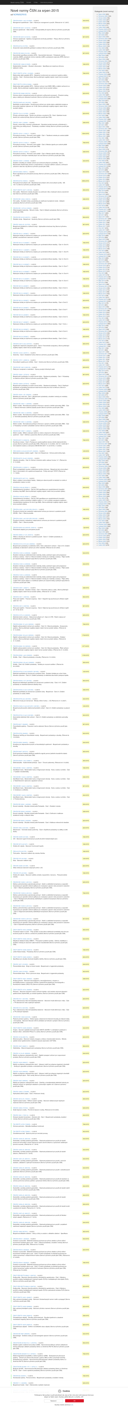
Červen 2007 (102, 446)
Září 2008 (101, 417)
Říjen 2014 (101, 280)
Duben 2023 (102, 89)
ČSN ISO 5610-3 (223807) (21, 293)
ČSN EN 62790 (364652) (20, 733)
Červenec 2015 (103, 264)
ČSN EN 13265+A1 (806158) (21, 1222)
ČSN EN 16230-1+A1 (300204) (22, 394)
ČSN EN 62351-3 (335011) (21, 467)
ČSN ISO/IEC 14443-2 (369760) (22, 777)
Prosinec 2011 (102, 344)
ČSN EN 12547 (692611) (20, 1046)
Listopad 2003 (102, 526)
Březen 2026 (102, 23)
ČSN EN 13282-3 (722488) (21, 1092)
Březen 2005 (102, 496)
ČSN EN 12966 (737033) (20, 1108)
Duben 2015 (102, 269)
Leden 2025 (102, 50)
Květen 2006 (102, 470)
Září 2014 (101, 282)
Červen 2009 (102, 400)
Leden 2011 (102, 365)
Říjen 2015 (101, 258)
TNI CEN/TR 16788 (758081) (21, 1131)
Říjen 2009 (101, 393)
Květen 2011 (102, 357)
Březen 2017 (102, 226)
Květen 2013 (102, 312)
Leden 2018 (102, 207)
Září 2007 (101, 440)
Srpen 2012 (101, 329)
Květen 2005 (102, 492)
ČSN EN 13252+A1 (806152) (21, 1168)
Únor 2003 (101, 543)
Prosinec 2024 (102, 52)
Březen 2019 (102, 181)
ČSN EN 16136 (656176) (20, 1037)
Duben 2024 (102, 67)
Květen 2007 (102, 447)
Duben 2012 (102, 337)
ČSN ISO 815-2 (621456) (20, 1008)
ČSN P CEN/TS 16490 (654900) (22, 1028)
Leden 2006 (102, 477)
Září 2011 (101, 350)
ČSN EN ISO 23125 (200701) (21, 217)
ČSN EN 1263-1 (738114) (20, 1115)
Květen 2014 (102, 290)
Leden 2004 (102, 522)
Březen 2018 (102, 204)
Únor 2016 (101, 250)
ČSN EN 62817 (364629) (20, 724)
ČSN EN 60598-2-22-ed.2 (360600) (23, 662)
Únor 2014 (101, 295)
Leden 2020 (102, 162)
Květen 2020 (102, 155)
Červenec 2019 (103, 174)
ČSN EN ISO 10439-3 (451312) (22, 906)
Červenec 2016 (103, 241)
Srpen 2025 (101, 37)
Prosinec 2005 (102, 479)
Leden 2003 (102, 545)
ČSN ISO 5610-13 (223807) (21, 264)
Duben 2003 (102, 539)
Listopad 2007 (102, 436)
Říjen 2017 (101, 213)
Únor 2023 (101, 93)
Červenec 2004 (103, 511)
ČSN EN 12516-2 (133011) (21, 142)
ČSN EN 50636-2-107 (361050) (22, 681)
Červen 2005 (102, 491)
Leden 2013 (102, 320)
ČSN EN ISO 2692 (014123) (21, 53)
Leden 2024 (102, 72)
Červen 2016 (102, 243)
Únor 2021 (101, 138)
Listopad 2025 (102, 31)
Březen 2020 (102, 159)
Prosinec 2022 (102, 97)
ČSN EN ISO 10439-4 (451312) (22, 919)
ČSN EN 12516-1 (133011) (21, 133)
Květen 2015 (102, 267)
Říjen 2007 (101, 438)
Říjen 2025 (101, 33)
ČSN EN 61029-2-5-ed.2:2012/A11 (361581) (26, 706)
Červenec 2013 (103, 309)
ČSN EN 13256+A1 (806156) (21, 1204)
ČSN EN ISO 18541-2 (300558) (22, 413)
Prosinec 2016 (102, 232)
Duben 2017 (102, 224)
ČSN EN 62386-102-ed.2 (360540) (23, 635)
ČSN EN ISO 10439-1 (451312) (22, 882)
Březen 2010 (102, 384)
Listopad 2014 (102, 279)
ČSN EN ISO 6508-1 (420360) (22, 804)
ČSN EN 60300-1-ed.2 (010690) (22, 20)
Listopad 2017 (102, 211)
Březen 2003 (102, 541)
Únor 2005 (101, 498)
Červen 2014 (102, 288)
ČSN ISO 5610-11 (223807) (21, 250)
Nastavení (54, 1401)
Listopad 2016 (102, 234)
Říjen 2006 (101, 461)
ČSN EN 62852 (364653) (20, 742)
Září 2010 (101, 372)
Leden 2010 (102, 387)
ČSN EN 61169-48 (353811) (21, 487)
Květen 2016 (102, 245)
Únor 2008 (101, 431)
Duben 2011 (102, 359)
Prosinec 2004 (102, 502)
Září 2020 (101, 147)
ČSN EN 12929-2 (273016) (21, 384)
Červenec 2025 (103, 38)
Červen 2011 (102, 355)
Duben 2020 (102, 157)
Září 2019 (101, 170)
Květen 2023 (102, 87)
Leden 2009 (102, 410)
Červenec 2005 (103, 489)
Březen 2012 (102, 339)
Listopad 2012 (102, 324)
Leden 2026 (102, 27)
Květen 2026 (102, 20)
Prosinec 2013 (102, 299)
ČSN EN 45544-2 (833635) (21, 1250)
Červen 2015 (102, 265)
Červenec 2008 (103, 421)
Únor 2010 (101, 385)
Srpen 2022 (101, 104)
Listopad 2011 (102, 346)
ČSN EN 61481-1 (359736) (21, 597)
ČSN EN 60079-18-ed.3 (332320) (23, 458)
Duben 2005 (102, 494)
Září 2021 (101, 125)
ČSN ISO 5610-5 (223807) (21, 308)
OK (74, 1401)
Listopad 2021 (102, 121)
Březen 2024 (102, 68)
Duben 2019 (102, 179)
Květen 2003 (102, 537)
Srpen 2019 (101, 172)
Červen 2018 (102, 198)
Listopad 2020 (102, 144)
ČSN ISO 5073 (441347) (20, 844)
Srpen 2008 (101, 419)
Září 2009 (101, 395)
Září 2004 (101, 507)
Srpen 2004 (101, 509)
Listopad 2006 (102, 459)
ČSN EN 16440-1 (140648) (21, 161)
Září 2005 (101, 485)
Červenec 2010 (103, 376)
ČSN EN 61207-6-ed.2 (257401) (22, 344)
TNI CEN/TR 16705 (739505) (21, 1124)
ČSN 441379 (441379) (19, 851)
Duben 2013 (102, 314)
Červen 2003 (102, 536)
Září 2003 (101, 530)
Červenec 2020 (103, 151)
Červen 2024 (102, 63)
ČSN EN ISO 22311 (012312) (21, 28)
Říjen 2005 (101, 483)
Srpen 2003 (101, 532)
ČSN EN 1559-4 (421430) (20, 828)
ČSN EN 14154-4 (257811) (21, 353)
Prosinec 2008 (102, 412)
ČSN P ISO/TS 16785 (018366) (22, 84)
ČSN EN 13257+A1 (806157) (21, 1213)
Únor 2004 (101, 521)
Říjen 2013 (101, 303)
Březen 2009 (102, 406)
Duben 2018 (102, 202)
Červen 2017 (102, 220)
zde (72, 1405)
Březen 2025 (102, 46)
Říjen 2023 (101, 78)
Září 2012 (101, 327)
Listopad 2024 (102, 53)
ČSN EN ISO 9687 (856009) (21, 1334)
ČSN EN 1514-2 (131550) (20, 113)
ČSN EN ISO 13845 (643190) (21, 1017)
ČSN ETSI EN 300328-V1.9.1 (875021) (24, 1354)
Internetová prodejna (46, 2)
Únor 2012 (101, 340)
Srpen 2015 (101, 262)
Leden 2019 (102, 185)
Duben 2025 (102, 44)
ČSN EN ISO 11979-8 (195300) (22, 208)
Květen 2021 (102, 132)
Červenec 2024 (103, 61)
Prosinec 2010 (102, 367)
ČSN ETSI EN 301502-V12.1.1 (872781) (25, 1343)
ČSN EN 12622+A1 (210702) (21, 224)
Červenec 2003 (103, 534)
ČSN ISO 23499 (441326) (20, 837)
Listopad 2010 (102, 369)
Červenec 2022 (103, 106)
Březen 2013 (102, 316)
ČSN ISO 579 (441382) (20, 858)
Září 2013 (101, 305)
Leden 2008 (102, 432)
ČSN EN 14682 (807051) (20, 1231)
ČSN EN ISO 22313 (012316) (21, 37)
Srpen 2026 (101, 14)
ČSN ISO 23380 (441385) (20, 866)
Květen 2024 (102, 65)
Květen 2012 (102, 335)
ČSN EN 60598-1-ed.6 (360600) (22, 655)
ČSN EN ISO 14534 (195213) (21, 199)
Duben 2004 (102, 517)
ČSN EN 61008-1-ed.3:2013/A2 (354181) (25, 509)
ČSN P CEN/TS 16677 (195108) (22, 190)
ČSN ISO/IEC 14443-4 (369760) (22, 795)
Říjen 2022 (101, 100)
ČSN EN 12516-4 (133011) (21, 152)
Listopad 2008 (102, 414)
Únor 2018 (101, 205)
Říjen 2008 (101, 416)
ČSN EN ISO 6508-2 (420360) (22, 811)
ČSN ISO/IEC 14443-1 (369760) (22, 768)
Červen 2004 (102, 513)
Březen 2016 (102, 249)
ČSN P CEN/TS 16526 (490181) (22, 939)
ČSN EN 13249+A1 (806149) (21, 1139)
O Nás (36, 2)
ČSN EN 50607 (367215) (20, 751)
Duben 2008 (102, 427)
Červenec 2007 (103, 444)
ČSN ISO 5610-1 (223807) (21, 233)
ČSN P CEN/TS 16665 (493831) (22, 957)
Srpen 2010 (101, 374)
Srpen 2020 (101, 149)
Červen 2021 (102, 130)
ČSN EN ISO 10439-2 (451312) (22, 893)
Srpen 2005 (101, 487)
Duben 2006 (102, 472)
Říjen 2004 (101, 506)
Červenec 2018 (103, 196)
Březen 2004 (102, 519)
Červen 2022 (102, 108)
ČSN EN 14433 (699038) (20, 1071)
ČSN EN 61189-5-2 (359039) (21, 553)
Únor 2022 (101, 115)
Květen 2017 (102, 222)
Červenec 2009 (103, 399)
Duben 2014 (102, 292)
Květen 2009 (102, 402)
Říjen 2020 (101, 145)
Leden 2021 (102, 140)
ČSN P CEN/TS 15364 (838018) (22, 1315)
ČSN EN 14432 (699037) (20, 1062)
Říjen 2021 (101, 123)
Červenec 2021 (103, 129)
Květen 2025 (102, 42)
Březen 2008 (102, 429)
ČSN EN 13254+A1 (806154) (21, 1186)
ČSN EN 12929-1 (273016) (21, 374)
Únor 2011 (101, 363)
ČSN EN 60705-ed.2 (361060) (22, 699)
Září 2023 (101, 80)
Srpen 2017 (101, 217)
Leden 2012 (102, 342)
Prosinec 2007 (102, 434)
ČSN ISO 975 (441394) (20, 873)
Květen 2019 (102, 177)
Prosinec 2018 (102, 187)
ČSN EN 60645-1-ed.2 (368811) (22, 761)
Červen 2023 (102, 85)
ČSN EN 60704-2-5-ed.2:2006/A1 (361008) (26, 671)
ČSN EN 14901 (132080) (20, 122)
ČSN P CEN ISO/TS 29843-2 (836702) (24, 1286)
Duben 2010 (102, 382)
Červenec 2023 (103, 84)
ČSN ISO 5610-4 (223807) (21, 300)
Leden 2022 (102, 117)
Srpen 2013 (101, 307)
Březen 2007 (102, 451)
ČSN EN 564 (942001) (19, 1376)
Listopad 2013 (102, 301)
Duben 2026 (102, 22)
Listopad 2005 (102, 481)
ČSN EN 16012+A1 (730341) (21, 1099)
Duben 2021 (102, 134)
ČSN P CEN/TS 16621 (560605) (22, 979)
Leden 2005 (102, 500)
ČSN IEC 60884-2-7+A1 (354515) (23, 535)
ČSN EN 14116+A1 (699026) (21, 1053)
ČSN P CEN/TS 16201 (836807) (22, 1297)
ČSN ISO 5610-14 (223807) (21, 271)
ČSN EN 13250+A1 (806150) (21, 1150)
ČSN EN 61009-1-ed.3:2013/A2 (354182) (25, 518)
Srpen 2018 (101, 194)
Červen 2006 (102, 468)
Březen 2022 (102, 114)
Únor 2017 (101, 228)
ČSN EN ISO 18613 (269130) (21, 367)
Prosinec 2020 (102, 142)
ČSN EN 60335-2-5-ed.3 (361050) (23, 690)
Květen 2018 (102, 200)
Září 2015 (101, 260)
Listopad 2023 (102, 76)
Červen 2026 (102, 18)
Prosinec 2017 (102, 209)
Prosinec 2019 (102, 164)
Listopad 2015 (102, 256)
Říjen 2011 (101, 348)
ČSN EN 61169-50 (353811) (21, 496)
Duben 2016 (102, 247)
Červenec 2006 (103, 466)
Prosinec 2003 (102, 524)
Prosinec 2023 (102, 74)
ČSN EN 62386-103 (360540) (22, 646)
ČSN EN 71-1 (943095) (20, 1383)
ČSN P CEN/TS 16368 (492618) (22, 950)
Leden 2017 (102, 230)
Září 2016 (101, 237)
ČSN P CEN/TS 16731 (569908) (22, 990)
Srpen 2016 (101, 239)
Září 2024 (101, 57)
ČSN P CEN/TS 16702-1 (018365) (23, 73)
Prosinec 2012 (102, 322)
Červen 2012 (102, 333)
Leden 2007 (102, 455)
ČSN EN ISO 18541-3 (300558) (22, 422)
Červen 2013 (102, 310)
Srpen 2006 (101, 464)
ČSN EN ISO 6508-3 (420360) (22, 820)
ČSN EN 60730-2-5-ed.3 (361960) (23, 715)
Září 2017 (101, 215)
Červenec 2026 (103, 16)
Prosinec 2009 (102, 389)
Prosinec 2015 (102, 254)
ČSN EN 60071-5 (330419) (21, 440)
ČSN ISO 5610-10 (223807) (21, 243)
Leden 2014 (102, 297)
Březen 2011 (102, 361)
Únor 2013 (101, 318)
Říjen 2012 (101, 325)
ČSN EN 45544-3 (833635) (21, 1262)
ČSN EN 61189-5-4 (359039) (21, 575)
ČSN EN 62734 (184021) (20, 181)
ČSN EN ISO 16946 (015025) (21, 64)
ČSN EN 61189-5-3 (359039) (21, 564)
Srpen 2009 (101, 397)
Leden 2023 (102, 95)
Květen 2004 (102, 515)
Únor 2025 (101, 48)
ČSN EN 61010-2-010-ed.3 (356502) (24, 544)
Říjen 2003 (101, 528)
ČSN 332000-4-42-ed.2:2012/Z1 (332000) (25, 451)
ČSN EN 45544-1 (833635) (21, 1239)
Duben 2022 (102, 112)
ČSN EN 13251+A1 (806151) (21, 1159)
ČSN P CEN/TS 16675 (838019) (22, 1325)
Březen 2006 (102, 474)
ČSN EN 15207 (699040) (20, 1081)
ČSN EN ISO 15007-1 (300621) (22, 431)
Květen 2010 (102, 380)
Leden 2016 (102, 252)
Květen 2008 (102, 425)
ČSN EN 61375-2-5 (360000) (21, 615)
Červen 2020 (102, 153)
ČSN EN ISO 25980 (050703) (21, 93)
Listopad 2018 (102, 189)
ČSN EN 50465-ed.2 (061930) (22, 102)
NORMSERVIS (20, 14)
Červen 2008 (102, 423)
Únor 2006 (101, 476)
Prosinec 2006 (102, 457)
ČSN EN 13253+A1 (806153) (21, 1177)
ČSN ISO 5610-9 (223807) (21, 336)
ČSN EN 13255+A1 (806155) (21, 1195)
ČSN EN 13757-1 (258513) (21, 360)
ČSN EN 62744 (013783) (20, 46)
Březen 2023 (102, 91)
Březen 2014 (102, 294)
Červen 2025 (102, 40)
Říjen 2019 (101, 168)
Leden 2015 (102, 275)
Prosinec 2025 (102, 29)
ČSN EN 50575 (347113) (20, 478)
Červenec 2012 (103, 331)
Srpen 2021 (101, 127)
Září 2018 (101, 192)
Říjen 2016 (101, 235)
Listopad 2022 (102, 99)
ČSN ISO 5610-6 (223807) (21, 315)
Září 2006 (101, 462)
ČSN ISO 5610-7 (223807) (21, 322)
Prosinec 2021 (102, 119)
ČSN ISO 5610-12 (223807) (21, 257)
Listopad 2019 (102, 166)
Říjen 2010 (101, 370)
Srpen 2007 (101, 442)
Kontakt (29, 2)
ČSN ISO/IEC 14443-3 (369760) (22, 786)
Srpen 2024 (101, 59)
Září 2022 (101, 102)
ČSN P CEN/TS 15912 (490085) (22, 930)
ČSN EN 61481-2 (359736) (21, 606)
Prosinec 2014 (102, 277)
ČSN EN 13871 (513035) (20, 964)
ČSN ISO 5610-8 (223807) (21, 329)
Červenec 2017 (103, 219)
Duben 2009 (102, 404)
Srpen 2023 (101, 82)
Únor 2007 (101, 453)
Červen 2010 (102, 378)
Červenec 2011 (103, 354)
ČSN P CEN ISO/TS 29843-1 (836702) (24, 1275)
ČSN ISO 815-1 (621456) (20, 999)
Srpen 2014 (101, 284)
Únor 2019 (101, 183)
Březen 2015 (102, 271)
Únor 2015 (101, 273)
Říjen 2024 (101, 55)
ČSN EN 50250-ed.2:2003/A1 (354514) (24, 527)
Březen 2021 (102, 136)
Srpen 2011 (101, 352)
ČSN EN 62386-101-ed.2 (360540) (23, 624)
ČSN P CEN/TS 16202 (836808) (22, 1306)
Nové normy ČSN (17, 2)
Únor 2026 (101, 25)
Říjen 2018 (101, 190)
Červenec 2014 (103, 286)
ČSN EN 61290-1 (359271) (21, 588)
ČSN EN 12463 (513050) (20, 971)
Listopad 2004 (102, 504)
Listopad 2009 (102, 391)
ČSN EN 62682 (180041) (20, 172)
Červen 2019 (102, 175)
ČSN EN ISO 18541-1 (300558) (22, 404)
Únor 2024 (101, 70)
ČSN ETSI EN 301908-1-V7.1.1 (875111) (25, 1367)
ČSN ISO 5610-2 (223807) (21, 286)
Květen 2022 (102, 110)
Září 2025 (101, 35)
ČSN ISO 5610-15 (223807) (21, 279)
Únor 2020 (101, 160)
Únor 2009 (101, 408)
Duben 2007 (102, 449)
